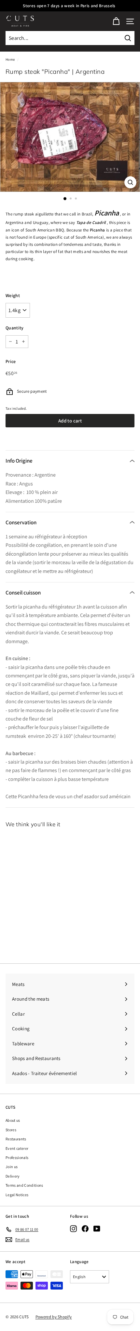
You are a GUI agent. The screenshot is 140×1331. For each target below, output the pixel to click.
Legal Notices (17, 1194)
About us (13, 1120)
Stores (11, 1129)
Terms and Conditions (24, 1185)
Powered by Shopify (53, 1317)
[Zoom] (130, 182)
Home (10, 59)
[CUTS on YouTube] (96, 1228)
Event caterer (17, 1148)
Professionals (17, 1157)
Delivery (13, 1176)
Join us (12, 1166)
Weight (13, 295)
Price (11, 361)
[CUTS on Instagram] (73, 1228)
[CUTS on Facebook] (85, 1228)
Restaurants (16, 1138)
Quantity (15, 328)
